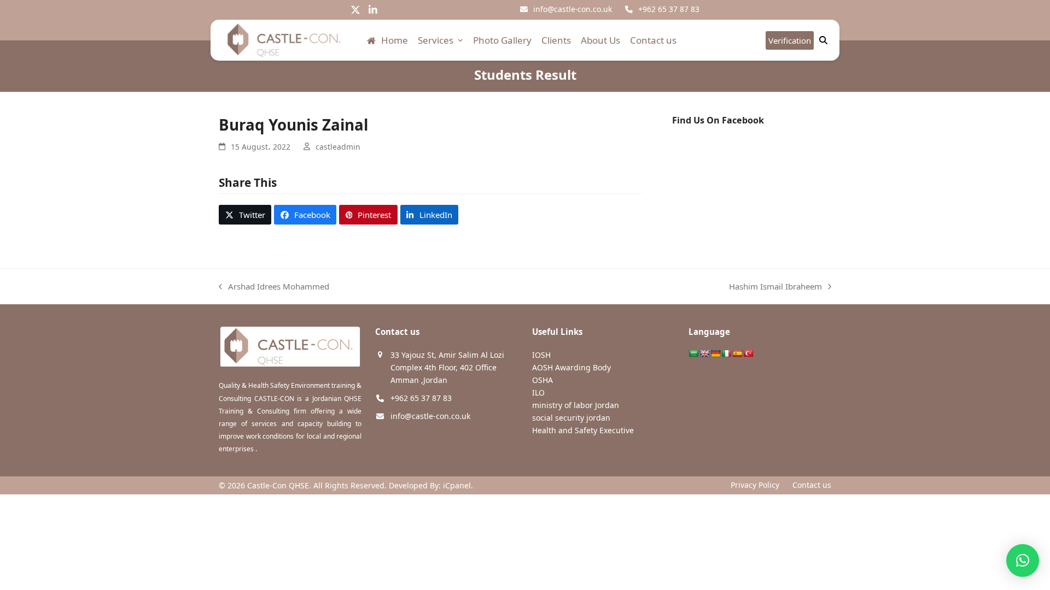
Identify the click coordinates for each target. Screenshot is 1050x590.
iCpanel (457, 485)
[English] (704, 353)
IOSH (541, 355)
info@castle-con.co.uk (572, 9)
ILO (538, 392)
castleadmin (338, 146)
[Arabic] (693, 353)
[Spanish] (737, 353)
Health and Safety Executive (583, 430)
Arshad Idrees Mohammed (274, 287)
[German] (715, 353)
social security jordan (571, 417)
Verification (789, 40)
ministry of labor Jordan (575, 405)
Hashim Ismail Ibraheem (775, 287)
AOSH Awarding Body (571, 367)
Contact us (811, 485)
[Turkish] (748, 353)
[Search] (823, 40)
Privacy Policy (755, 485)
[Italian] (726, 353)
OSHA (542, 380)
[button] (245, 215)
